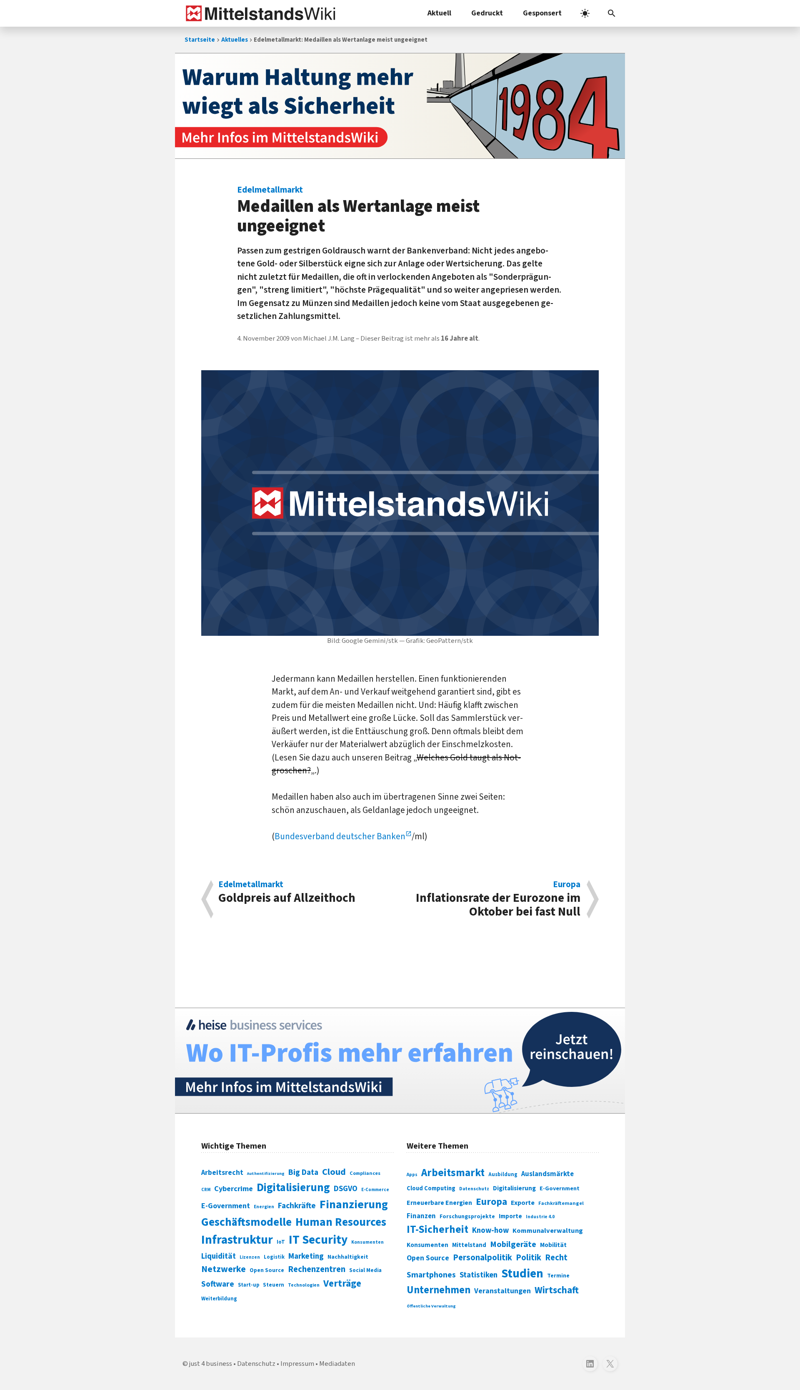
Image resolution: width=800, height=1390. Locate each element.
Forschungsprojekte (467, 1216)
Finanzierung (354, 1204)
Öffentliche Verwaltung (431, 1306)
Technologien (304, 1285)
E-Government (225, 1206)
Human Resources (340, 1222)
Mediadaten (337, 1364)
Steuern (273, 1285)
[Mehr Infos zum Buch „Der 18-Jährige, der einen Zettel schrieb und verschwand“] (400, 105)
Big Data (303, 1172)
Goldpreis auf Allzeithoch (286, 893)
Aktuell (439, 13)
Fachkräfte (297, 1206)
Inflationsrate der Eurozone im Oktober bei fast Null (498, 899)
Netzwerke (223, 1269)
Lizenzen (250, 1257)
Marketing (306, 1256)
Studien (522, 1273)
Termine (558, 1276)
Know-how (490, 1230)
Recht (556, 1258)
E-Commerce (375, 1190)
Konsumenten (367, 1242)
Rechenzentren (316, 1269)
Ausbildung (503, 1174)
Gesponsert (542, 13)
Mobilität (553, 1244)
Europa (491, 1202)
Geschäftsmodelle (246, 1222)
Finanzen (421, 1216)
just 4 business (210, 1364)
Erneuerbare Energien (439, 1202)
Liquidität (218, 1256)
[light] (585, 13)
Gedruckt (487, 13)
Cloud (334, 1172)
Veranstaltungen (502, 1291)
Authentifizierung (266, 1173)
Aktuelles (234, 39)
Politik (528, 1258)
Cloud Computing (431, 1188)
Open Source (267, 1270)
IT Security (318, 1240)
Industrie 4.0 (540, 1216)
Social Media (365, 1270)
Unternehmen (438, 1290)
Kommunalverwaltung (547, 1231)
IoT (281, 1242)
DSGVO (346, 1188)
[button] (611, 13)
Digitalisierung (293, 1188)
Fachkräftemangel (561, 1203)
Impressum (297, 1364)
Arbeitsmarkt (453, 1172)
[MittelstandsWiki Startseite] (259, 13)
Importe (510, 1216)
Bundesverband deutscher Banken (340, 836)
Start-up (248, 1285)
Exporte (523, 1202)
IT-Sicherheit (437, 1229)
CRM (205, 1190)
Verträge (342, 1283)
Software (217, 1284)
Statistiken (479, 1275)
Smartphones (431, 1275)
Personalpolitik (482, 1258)
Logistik (274, 1257)
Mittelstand (469, 1245)
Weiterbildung (219, 1298)
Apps (412, 1174)
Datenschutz (474, 1188)
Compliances (365, 1173)
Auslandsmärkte (547, 1174)
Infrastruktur (237, 1240)
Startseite (200, 39)
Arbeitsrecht (222, 1172)
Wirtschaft (557, 1290)
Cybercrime (233, 1188)
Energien (264, 1207)
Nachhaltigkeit (348, 1257)
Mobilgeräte (513, 1244)
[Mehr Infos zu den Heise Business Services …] (400, 1060)
